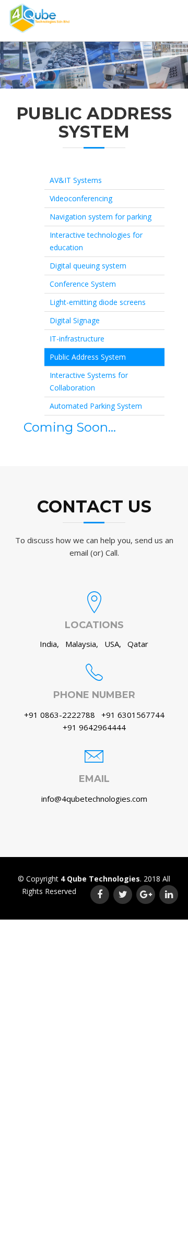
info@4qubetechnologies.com (94, 798)
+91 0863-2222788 (60, 714)
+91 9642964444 (94, 727)
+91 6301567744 (132, 714)
